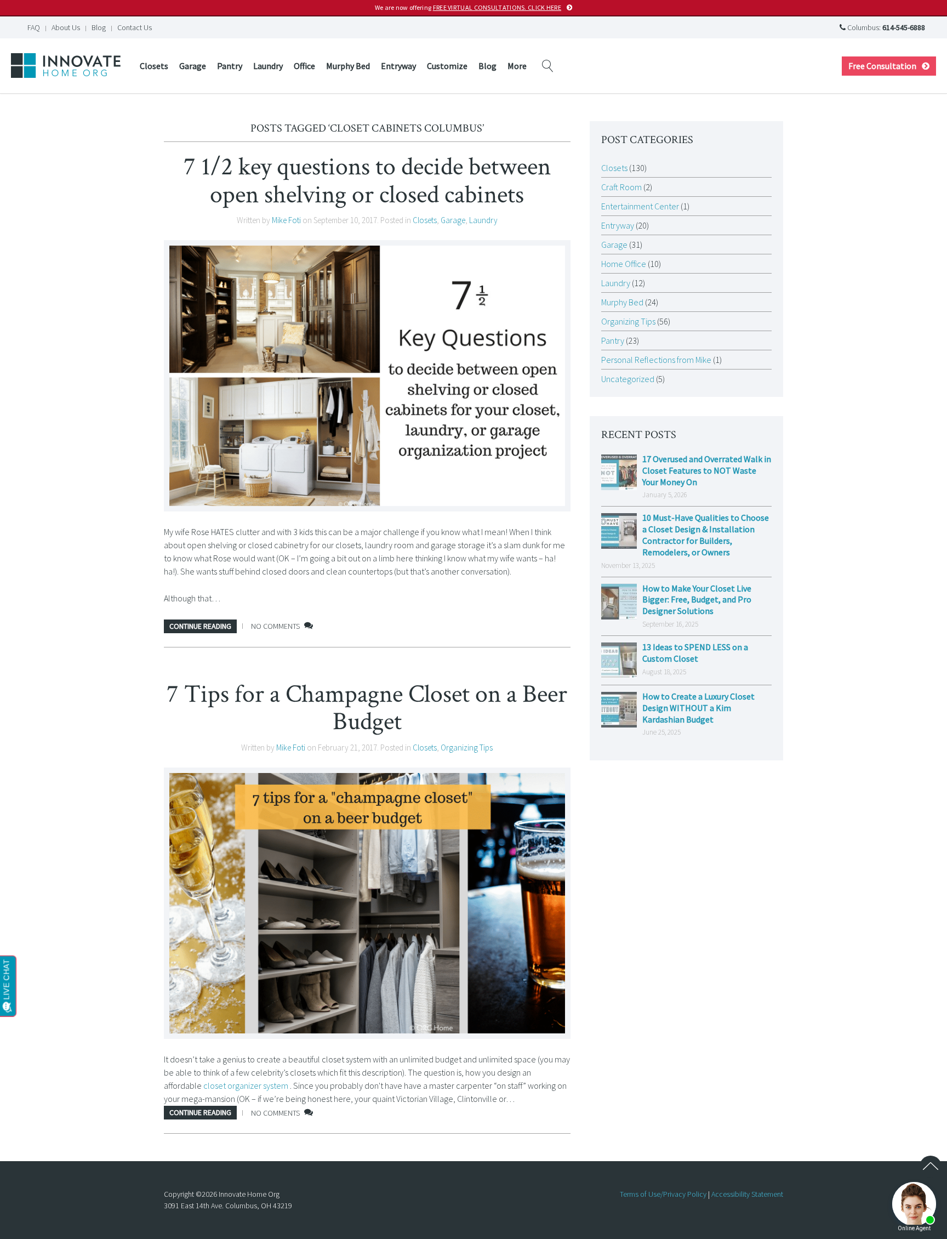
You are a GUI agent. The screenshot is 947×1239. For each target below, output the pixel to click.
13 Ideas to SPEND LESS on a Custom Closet (695, 652)
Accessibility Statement (747, 1194)
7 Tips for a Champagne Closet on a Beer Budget (367, 708)
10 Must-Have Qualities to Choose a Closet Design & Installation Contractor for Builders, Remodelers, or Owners (705, 534)
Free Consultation (882, 65)
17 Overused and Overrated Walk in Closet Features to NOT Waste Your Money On (706, 470)
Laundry (268, 65)
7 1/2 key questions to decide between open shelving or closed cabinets (367, 180)
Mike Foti (286, 220)
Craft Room (621, 186)
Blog (99, 27)
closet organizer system (245, 1085)
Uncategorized (627, 378)
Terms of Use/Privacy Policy (663, 1194)
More (517, 65)
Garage (192, 65)
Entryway (398, 65)
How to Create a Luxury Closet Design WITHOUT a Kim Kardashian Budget (698, 708)
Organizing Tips (467, 747)
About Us (66, 27)
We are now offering (468, 7)
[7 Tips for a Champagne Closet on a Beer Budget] (367, 903)
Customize (447, 65)
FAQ (33, 27)
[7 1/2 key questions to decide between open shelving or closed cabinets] (367, 376)
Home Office (623, 263)
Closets (154, 65)
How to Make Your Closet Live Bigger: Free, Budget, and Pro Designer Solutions (696, 600)
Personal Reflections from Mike (656, 359)
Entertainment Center (640, 206)
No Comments (275, 626)
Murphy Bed (348, 65)
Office (304, 65)
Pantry (229, 65)
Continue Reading (200, 626)
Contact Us (134, 27)
